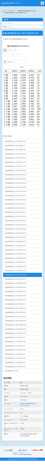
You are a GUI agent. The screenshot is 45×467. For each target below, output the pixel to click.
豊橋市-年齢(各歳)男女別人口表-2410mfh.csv (18, 46)
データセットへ (9, 23)
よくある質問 (8, 450)
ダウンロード (9, 27)
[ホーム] (11, 3)
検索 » (22, 67)
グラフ (10, 50)
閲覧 (12, 19)
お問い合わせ (22, 450)
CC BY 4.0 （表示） (26, 393)
